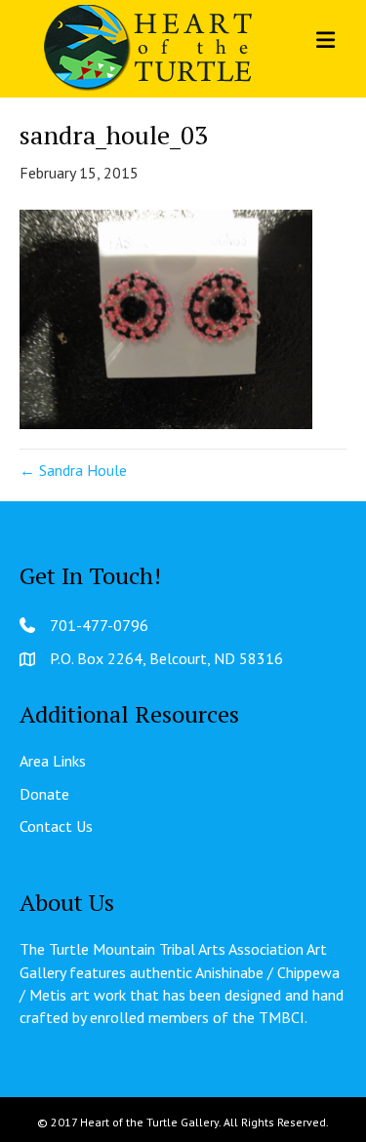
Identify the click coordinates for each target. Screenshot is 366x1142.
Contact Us (56, 826)
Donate (44, 794)
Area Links (53, 760)
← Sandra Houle (73, 470)
